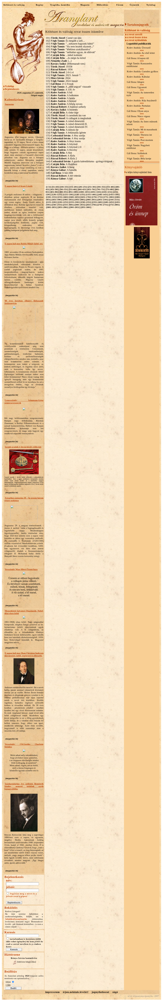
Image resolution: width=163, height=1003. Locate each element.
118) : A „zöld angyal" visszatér (68, 86)
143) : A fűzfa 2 (61, 158)
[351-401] (110, 187)
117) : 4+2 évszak (60, 83)
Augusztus (9, 104)
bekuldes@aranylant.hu (16, 919)
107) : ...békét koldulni (64, 55)
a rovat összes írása (137, 37)
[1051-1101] (96, 192)
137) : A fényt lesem (63, 141)
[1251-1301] (68, 194)
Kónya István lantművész (24, 958)
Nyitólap (151, 5)
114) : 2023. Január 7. (63, 75)
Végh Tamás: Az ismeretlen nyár (140, 94)
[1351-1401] (91, 194)
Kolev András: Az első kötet (141, 53)
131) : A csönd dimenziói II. (66, 124)
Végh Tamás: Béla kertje (139, 158)
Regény (39, 5)
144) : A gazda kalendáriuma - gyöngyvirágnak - (80, 161)
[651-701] (91, 189)
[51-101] (55, 187)
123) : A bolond (61, 101)
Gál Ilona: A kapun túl (138, 58)
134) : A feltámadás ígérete (66, 132)
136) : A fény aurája (65, 138)
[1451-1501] (114, 194)
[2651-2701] (91, 205)
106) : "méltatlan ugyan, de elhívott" (71, 52)
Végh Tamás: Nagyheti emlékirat (138, 146)
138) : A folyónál (62, 144)
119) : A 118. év (60, 89)
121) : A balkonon (62, 95)
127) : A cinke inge (62, 112)
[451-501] (54, 189)
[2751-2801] (114, 205)
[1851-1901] (56, 199)
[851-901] (54, 192)
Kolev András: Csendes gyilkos (142, 71)
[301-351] (101, 187)
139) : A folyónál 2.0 (63, 147)
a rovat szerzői (134, 34)
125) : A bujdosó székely (66, 106)
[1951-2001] (79, 199)
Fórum (119, 5)
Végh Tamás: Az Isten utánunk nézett (142, 123)
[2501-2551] (56, 205)
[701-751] (100, 189)
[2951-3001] (85, 207)
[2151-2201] (51, 202)
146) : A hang (60, 167)
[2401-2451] (108, 202)
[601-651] (82, 189)
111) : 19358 (59, 66)
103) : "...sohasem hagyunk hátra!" (70, 43)
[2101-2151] (114, 199)
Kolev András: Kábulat (138, 76)
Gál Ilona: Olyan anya (138, 111)
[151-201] (73, 187)
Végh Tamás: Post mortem (140, 140)
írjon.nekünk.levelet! (76, 992)
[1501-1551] (51, 197)
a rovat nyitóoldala (137, 40)
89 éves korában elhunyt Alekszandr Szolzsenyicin (23, 302)
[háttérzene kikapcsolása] (26, 962)
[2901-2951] (74, 207)
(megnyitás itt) (11, 180)
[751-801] (110, 189)
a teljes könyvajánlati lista (139, 172)
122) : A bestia (60, 98)
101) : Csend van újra (63, 38)
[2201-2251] (62, 202)
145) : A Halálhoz (61, 164)
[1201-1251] (56, 194)
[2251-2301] (74, 202)
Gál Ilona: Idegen (135, 82)
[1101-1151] (107, 192)
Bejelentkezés (12, 89)
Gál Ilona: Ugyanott (137, 87)
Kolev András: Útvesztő (139, 47)
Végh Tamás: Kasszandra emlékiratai (139, 64)
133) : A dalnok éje (62, 129)
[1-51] (48, 187)
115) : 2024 (58, 78)
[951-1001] (73, 192)
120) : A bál (59, 92)
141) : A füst (59, 152)
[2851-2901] (62, 207)
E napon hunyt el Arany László (18, 186)
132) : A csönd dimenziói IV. (67, 127)
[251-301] (92, 187)
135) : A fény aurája (65, 135)
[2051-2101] (102, 199)
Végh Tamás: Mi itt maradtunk (142, 129)
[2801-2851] (51, 207)
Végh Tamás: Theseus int (139, 135)
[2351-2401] (97, 202)
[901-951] (64, 192)
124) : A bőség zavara (64, 104)
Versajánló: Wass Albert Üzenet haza (21, 569)
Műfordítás (102, 5)
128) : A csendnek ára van (66, 115)
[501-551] (64, 189)
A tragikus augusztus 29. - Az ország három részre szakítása (23, 499)
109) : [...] (58, 60)
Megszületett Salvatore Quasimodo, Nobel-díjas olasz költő (23, 612)
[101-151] (64, 187)
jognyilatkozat (100, 992)
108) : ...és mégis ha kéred (66, 58)
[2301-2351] (85, 202)
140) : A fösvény (61, 150)
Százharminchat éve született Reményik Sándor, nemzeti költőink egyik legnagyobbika (23, 786)
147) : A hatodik (61, 170)
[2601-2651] (79, 205)
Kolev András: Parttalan (138, 105)
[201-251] (82, 187)
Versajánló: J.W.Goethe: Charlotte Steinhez (23, 745)
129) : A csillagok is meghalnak (68, 118)
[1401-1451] (102, 194)
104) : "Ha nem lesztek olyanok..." (70, 46)
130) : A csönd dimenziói (65, 121)
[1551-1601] (62, 197)
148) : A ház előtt (59, 172)
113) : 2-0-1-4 (60, 72)
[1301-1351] (79, 194)
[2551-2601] (68, 205)
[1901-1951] (68, 199)
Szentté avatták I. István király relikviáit (23, 447)
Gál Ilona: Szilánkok (137, 153)
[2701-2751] (102, 205)
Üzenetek (134, 5)
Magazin (84, 5)
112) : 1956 (59, 69)
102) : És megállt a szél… (65, 40)
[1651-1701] (85, 197)
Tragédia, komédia (60, 5)
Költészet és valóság (14, 5)
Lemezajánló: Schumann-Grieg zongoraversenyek (23, 401)
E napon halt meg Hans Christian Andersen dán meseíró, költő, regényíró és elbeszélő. (23, 654)
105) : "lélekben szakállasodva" (68, 49)
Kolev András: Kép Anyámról (141, 100)
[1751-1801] (108, 197)
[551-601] (73, 189)
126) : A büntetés (62, 109)
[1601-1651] (74, 197)
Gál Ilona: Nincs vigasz (138, 116)
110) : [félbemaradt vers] (65, 63)
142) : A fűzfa (60, 155)
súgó (115, 992)
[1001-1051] (84, 192)
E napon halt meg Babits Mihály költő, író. (24, 243)
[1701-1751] (97, 197)
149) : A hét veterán (63, 175)
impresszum (52, 992)
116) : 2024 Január (62, 81)
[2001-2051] (91, 199)
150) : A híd (59, 178)
